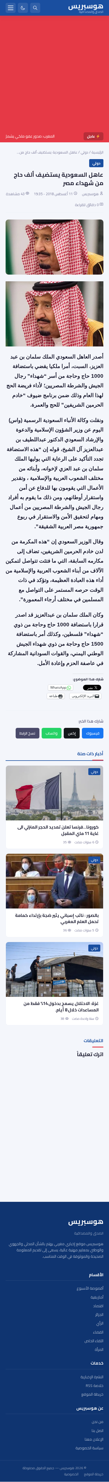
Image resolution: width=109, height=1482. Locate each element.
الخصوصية (71, 1474)
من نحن (97, 1422)
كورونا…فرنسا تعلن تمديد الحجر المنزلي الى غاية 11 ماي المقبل (58, 830)
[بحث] (35, 8)
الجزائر (99, 1314)
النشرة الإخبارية (91, 1377)
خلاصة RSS (94, 1385)
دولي (84, 152)
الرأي (99, 1323)
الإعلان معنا (94, 1439)
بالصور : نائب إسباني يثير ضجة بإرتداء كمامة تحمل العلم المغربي (57, 918)
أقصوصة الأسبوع (90, 1288)
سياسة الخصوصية (89, 1448)
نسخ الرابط (27, 733)
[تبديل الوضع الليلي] (23, 8)
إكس (72, 733)
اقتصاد (98, 1306)
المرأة (99, 1349)
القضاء (98, 1332)
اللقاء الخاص (93, 1341)
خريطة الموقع (92, 1394)
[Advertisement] (54, 74)
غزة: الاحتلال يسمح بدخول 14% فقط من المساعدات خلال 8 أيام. (61, 1006)
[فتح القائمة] (11, 8)
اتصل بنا (97, 1430)
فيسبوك (92, 733)
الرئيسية (97, 152)
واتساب (52, 733)
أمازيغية (97, 1297)
